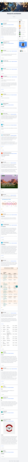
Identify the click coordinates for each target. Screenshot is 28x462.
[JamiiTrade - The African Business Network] (5, 1)
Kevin (2, 370)
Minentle (2, 106)
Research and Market (11, 24)
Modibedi (2, 453)
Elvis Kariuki (22, 23)
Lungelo (2, 414)
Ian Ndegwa (22, 34)
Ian (1, 96)
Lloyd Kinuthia (23, 21)
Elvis (2, 52)
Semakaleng (3, 244)
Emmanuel (3, 216)
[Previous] (20, 47)
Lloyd (2, 26)
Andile (2, 126)
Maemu (2, 354)
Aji (1, 400)
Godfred (2, 44)
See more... (2, 89)
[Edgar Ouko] (2, 162)
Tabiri (2, 78)
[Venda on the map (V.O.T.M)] (2, 135)
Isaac (2, 70)
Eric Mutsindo (3, 226)
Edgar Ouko (23, 48)
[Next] (26, 47)
